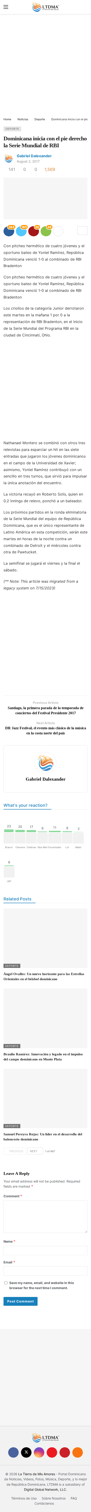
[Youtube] (52, 1452)
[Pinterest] (65, 1452)
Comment (13, 1196)
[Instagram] (39, 1452)
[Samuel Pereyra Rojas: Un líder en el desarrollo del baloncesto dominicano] (46, 1098)
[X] (26, 1452)
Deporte (12, 128)
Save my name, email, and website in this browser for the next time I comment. (41, 1285)
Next (33, 1151)
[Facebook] (13, 1452)
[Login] (84, 6)
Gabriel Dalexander (34, 156)
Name (10, 1241)
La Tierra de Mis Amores (36, 1474)
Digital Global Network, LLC (45, 1489)
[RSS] (77, 1452)
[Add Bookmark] (82, 230)
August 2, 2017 (28, 161)
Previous (16, 1151)
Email (9, 1262)
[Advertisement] (45, 66)
